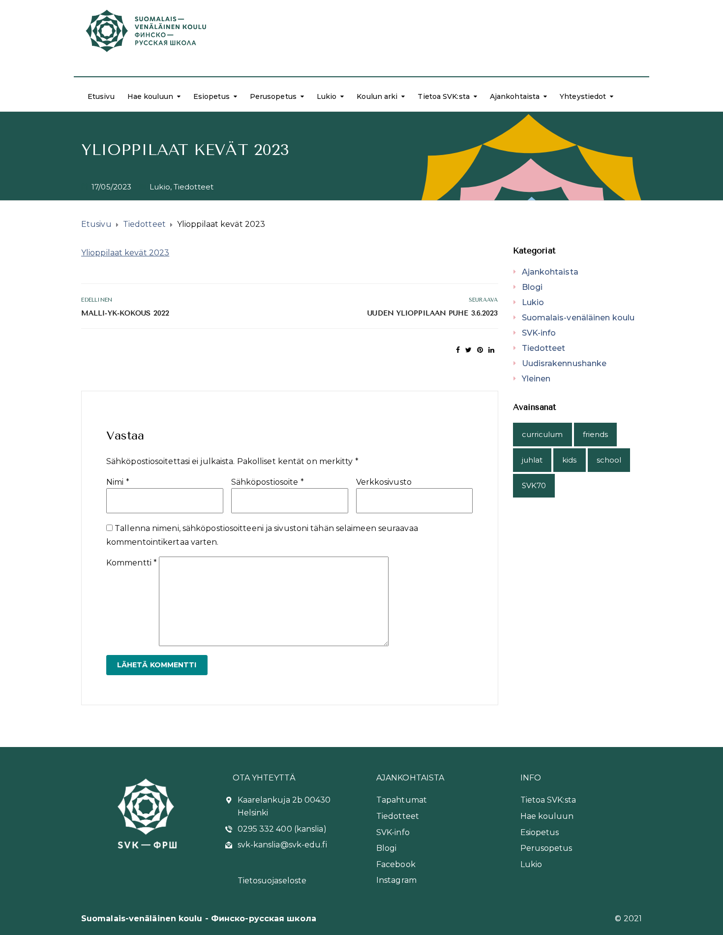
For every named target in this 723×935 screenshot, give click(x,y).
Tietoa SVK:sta (443, 96)
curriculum (542, 434)
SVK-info (539, 333)
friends (595, 434)
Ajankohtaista (515, 96)
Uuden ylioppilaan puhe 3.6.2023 (432, 313)
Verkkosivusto (384, 482)
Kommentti (131, 562)
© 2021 (628, 918)
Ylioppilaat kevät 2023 (125, 252)
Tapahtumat (401, 800)
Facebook (396, 864)
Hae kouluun (150, 96)
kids (569, 460)
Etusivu (101, 96)
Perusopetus (273, 96)
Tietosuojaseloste (272, 880)
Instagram (396, 880)
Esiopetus (211, 96)
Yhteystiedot (583, 96)
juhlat (532, 460)
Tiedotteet (193, 186)
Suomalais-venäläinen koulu (578, 317)
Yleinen (536, 378)
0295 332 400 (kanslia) (282, 829)
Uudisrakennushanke (564, 363)
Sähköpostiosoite (267, 482)
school (609, 460)
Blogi (532, 287)
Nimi (117, 482)
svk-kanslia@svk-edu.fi (282, 844)
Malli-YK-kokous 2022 (125, 313)
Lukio (327, 96)
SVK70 (534, 485)
